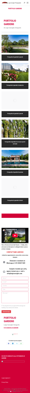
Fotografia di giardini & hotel (15, 187)
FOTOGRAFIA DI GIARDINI (11, 327)
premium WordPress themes (20, 388)
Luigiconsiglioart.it (6, 378)
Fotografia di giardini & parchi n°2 (15, 100)
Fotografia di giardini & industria (15, 72)
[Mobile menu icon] (27, 3)
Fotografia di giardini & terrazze (15, 129)
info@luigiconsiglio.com (14, 273)
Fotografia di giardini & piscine (15, 159)
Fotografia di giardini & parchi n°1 (15, 44)
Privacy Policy (5, 382)
